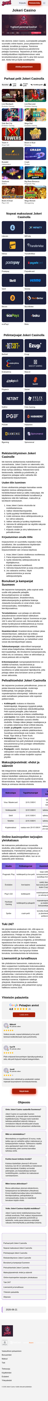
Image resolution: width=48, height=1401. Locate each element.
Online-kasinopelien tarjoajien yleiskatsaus (20, 1277)
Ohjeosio (7, 1297)
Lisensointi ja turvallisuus (13, 1287)
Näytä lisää (24, 1091)
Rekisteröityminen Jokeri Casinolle (17, 1258)
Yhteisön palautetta (11, 1292)
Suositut (5, 85)
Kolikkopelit (38, 85)
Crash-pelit (25, 84)
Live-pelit (15, 84)
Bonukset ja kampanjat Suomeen (16, 1263)
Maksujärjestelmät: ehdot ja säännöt (17, 1272)
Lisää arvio (24, 1015)
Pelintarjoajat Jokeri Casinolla (15, 1253)
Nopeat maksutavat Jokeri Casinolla (17, 1248)
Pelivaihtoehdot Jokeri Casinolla (16, 1268)
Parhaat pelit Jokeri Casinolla (15, 1243)
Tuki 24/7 (7, 1282)
